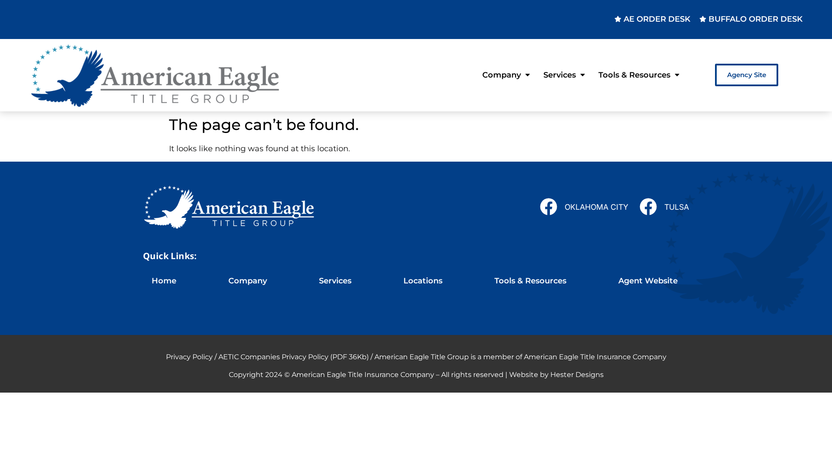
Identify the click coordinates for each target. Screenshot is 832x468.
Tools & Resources (634, 74)
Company (501, 74)
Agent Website (648, 280)
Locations (422, 280)
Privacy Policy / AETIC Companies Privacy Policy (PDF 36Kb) (267, 357)
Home (164, 280)
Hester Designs (577, 374)
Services (559, 74)
